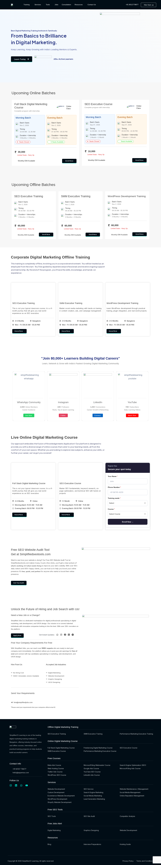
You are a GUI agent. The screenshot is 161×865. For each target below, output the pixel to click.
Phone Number (114, 487)
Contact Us (92, 5)
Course (111, 509)
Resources (79, 5)
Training (27, 5)
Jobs (56, 5)
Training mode (114, 498)
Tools (48, 5)
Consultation (66, 5)
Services (38, 5)
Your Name (113, 476)
